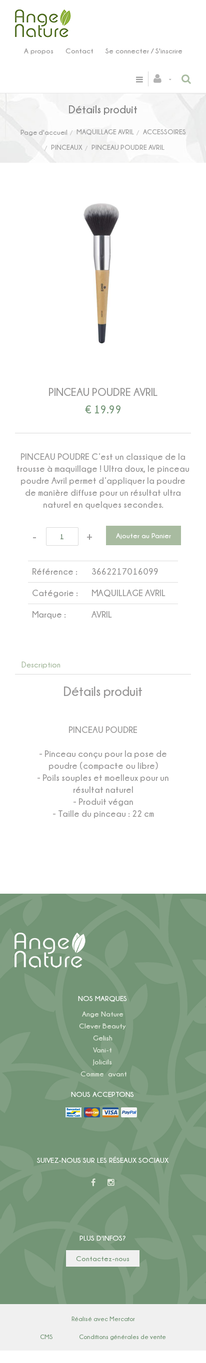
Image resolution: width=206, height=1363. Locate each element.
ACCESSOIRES (164, 131)
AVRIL (102, 614)
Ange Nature (103, 1014)
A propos (39, 50)
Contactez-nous (103, 1258)
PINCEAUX (66, 147)
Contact (80, 50)
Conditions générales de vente (122, 1336)
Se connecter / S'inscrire (144, 50)
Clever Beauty (102, 1025)
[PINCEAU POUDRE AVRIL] (103, 207)
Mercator (122, 1318)
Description (41, 665)
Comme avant (103, 1073)
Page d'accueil (44, 132)
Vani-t (102, 1049)
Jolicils (102, 1061)
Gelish (102, 1037)
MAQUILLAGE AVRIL (105, 131)
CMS (46, 1336)
